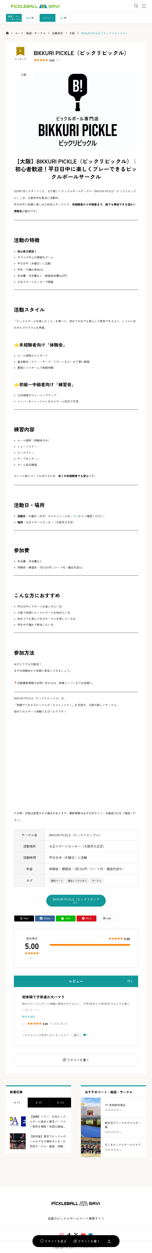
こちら (74, 516)
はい (76, 1035)
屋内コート (57, 880)
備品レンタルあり (77, 880)
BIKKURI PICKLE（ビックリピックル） (76, 901)
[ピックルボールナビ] (76, 1203)
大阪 (24, 74)
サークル (96, 880)
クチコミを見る (53, 1241)
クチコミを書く (87, 1241)
